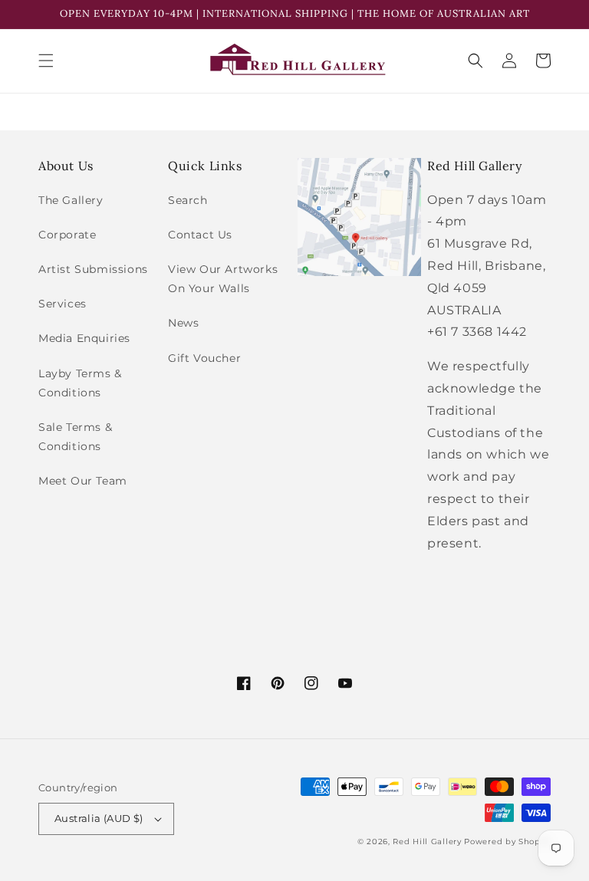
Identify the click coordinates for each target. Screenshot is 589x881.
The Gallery (71, 200)
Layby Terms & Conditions (80, 383)
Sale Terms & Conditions (75, 436)
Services (62, 304)
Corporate (67, 235)
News (183, 323)
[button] (46, 60)
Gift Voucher (204, 358)
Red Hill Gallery (427, 841)
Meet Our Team (82, 481)
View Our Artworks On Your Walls (223, 278)
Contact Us (200, 235)
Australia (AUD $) (98, 818)
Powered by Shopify (507, 841)
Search (188, 200)
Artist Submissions (93, 269)
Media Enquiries (84, 338)
